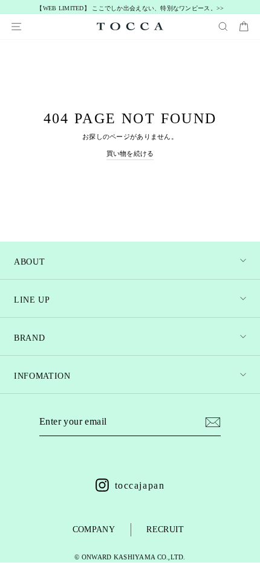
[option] (130, 9)
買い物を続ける (130, 153)
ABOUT (29, 261)
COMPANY (94, 529)
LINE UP (32, 299)
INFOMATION (42, 376)
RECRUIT (165, 529)
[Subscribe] (213, 422)
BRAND (29, 338)
